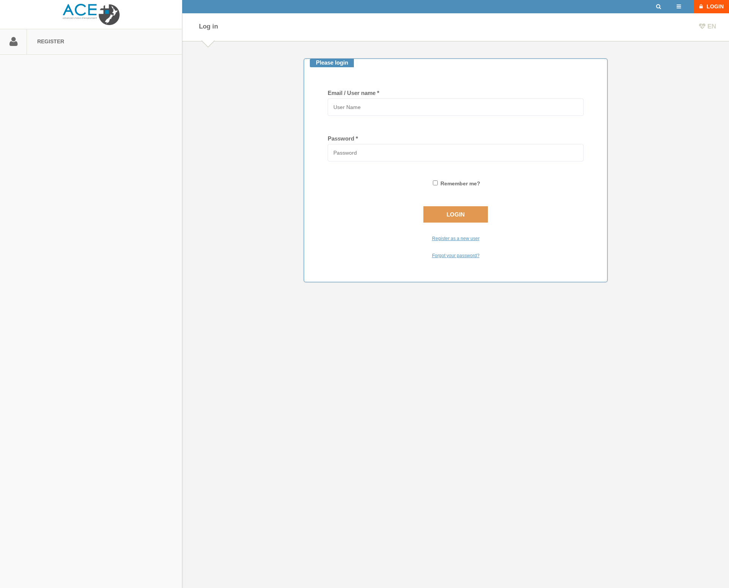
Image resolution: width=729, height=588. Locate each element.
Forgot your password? (456, 255)
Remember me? (460, 184)
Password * (343, 138)
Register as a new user (456, 238)
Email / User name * (353, 93)
